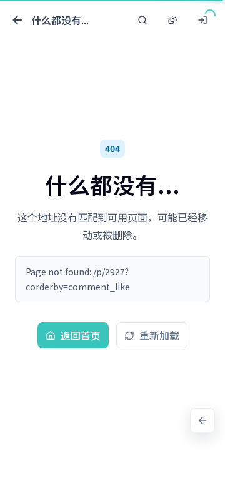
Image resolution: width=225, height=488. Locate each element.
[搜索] (142, 20)
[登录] (202, 20)
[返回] (202, 420)
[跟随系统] (172, 20)
